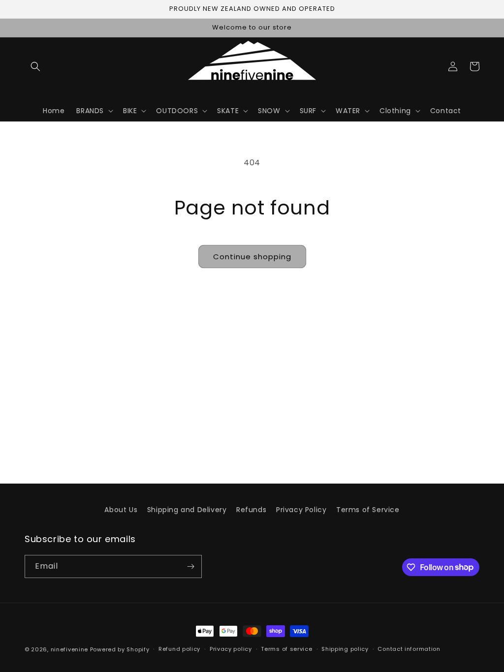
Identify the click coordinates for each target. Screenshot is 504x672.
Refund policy (179, 649)
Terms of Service (368, 510)
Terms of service (286, 649)
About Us (120, 510)
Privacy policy (231, 649)
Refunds (251, 510)
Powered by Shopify (120, 649)
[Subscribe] (190, 566)
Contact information (409, 649)
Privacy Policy (301, 510)
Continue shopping (252, 256)
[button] (35, 66)
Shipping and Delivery (187, 510)
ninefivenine (69, 649)
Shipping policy (345, 649)
